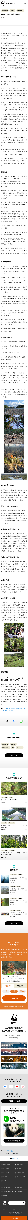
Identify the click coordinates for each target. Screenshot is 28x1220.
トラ (13, 747)
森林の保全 (13, 744)
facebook (14, 721)
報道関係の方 (20, 1172)
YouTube (17, 1087)
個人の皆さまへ (21, 1168)
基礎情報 (12, 10)
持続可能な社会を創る (14, 1053)
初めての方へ (6, 1168)
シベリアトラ (19, 747)
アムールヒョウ (5, 747)
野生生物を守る (14, 1060)
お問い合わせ (6, 1180)
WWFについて (6, 1164)
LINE (21, 721)
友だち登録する (14, 1140)
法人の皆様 (6, 1172)
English (5, 1195)
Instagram (23, 1087)
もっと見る (14, 755)
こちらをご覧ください (16, 1213)
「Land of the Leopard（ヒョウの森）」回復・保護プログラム (14, 709)
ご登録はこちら (14, 1101)
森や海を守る (20, 10)
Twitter (7, 721)
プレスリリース (6, 1187)
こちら (22, 1006)
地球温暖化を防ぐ (14, 1046)
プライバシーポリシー (8, 1191)
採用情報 (5, 1176)
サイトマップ (20, 1191)
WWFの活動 (5, 10)
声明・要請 (19, 1187)
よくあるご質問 (21, 1176)
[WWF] (1, 1150)
